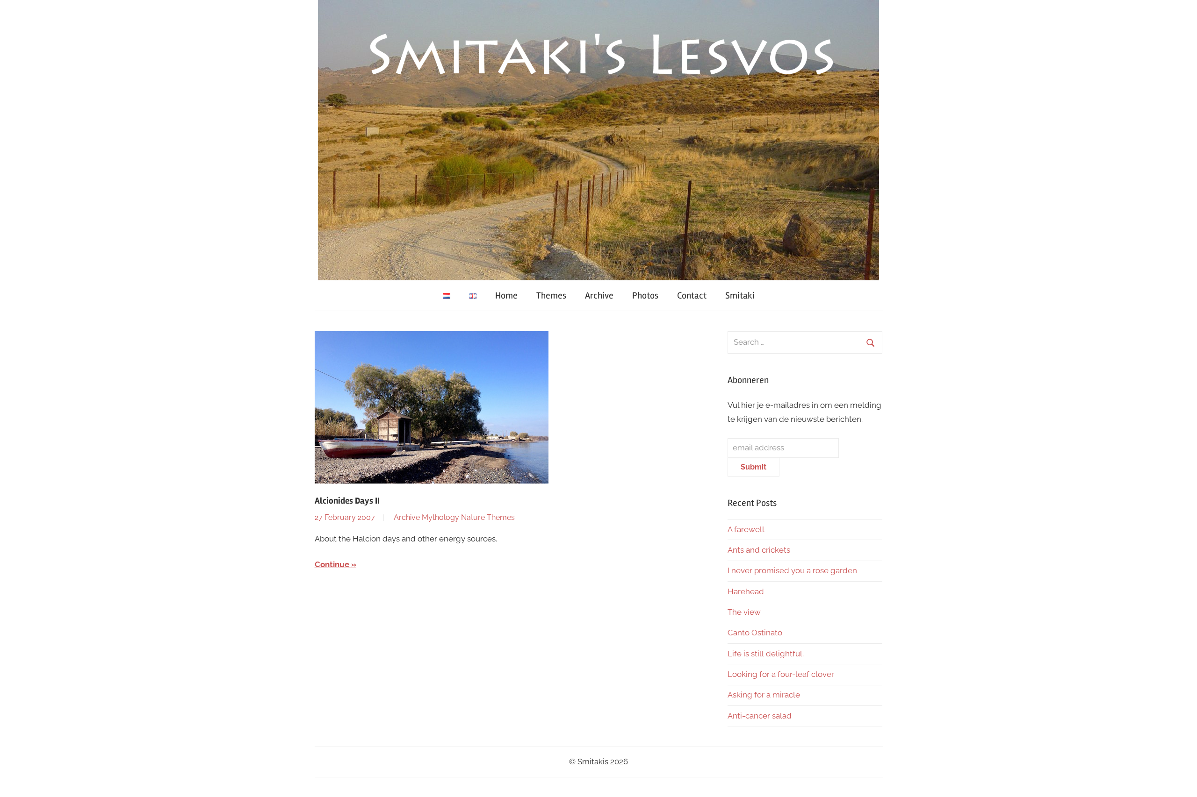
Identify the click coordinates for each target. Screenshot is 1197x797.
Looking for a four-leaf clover (781, 674)
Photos (645, 295)
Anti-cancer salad (760, 715)
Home (506, 295)
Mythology (440, 517)
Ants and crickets (759, 550)
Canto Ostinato (755, 632)
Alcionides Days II (347, 500)
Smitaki (740, 295)
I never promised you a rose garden (792, 570)
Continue (332, 564)
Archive (599, 295)
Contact (692, 295)
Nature (473, 517)
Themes (551, 295)
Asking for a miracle (764, 694)
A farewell (746, 529)
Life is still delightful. (766, 653)
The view (744, 612)
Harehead (746, 591)
